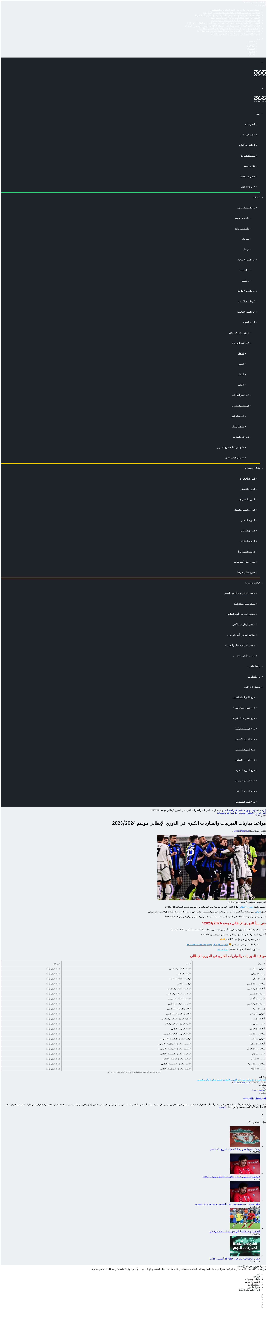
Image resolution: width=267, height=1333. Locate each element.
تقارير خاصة (249, 166)
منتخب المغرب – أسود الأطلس (241, 614)
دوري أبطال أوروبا (246, 551)
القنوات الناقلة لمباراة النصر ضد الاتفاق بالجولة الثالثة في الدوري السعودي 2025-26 (222, 26)
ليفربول (245, 239)
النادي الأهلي (238, 416)
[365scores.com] (260, 75)
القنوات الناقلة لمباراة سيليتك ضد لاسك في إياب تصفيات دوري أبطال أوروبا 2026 (223, 23)
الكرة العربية (249, 322)
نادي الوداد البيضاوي (234, 458)
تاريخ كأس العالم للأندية (244, 697)
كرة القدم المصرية (240, 405)
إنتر (240, 813)
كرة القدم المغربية (240, 437)
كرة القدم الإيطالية (246, 291)
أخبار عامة (250, 124)
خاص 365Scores (247, 176)
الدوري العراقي (248, 530)
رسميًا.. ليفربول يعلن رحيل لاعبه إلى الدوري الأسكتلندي (235, 10)
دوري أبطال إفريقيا (246, 572)
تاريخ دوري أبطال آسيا (245, 728)
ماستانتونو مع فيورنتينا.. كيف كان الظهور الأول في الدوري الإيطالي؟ (229, 28)
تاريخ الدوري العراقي (245, 791)
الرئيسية (262, 810)
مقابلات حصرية (248, 155)
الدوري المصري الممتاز (244, 510)
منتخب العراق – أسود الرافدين (241, 635)
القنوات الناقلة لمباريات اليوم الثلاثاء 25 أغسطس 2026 (235, 20)
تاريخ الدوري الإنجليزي (245, 739)
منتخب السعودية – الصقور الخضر (240, 593)
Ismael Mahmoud (241, 831)
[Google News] (258, 1090)
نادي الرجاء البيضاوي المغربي (230, 447)
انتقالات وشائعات (247, 145)
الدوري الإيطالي (246, 907)
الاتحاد (241, 353)
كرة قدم (256, 197)
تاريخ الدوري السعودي (245, 781)
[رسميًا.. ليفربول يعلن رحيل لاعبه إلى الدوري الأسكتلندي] (245, 1146)
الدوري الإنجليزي (247, 478)
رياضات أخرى (254, 666)
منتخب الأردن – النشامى (244, 655)
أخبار (258, 114)
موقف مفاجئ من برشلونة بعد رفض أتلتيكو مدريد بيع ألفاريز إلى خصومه (227, 15)
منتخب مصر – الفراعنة (244, 603)
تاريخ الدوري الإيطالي (245, 760)
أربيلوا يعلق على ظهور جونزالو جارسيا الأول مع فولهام (235, 34)
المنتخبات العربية (252, 583)
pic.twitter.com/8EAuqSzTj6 (199, 944)
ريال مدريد (244, 270)
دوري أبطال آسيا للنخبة (244, 562)
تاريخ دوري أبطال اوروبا (244, 708)
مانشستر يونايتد (242, 228)
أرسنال (246, 249)
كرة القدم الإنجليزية (246, 207)
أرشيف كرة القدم (252, 687)
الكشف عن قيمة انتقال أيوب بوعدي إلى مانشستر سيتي (235, 18)
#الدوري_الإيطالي (220, 944)
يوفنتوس (201, 1079)
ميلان (213, 1079)
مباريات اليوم (254, 676)
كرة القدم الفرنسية (246, 312)
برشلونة (245, 280)
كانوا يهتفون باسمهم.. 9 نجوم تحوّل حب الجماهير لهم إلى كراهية (231, 12)
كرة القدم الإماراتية (240, 395)
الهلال (241, 374)
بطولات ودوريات (252, 468)
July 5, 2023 (222, 949)
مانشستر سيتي (242, 218)
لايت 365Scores (248, 187)
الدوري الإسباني (247, 489)
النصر (241, 364)
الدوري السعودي (247, 499)
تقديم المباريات (248, 135)
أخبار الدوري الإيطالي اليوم (254, 813)
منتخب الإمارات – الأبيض (243, 624)
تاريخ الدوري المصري (245, 770)
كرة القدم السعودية (240, 343)
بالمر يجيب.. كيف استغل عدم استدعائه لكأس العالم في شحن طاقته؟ (228, 31)
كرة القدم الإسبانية (246, 260)
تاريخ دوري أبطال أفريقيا (244, 718)
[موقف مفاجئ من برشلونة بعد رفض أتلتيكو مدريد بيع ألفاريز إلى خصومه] (245, 1201)
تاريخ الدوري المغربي (245, 801)
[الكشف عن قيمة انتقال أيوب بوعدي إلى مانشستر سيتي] (245, 1228)
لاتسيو (219, 1079)
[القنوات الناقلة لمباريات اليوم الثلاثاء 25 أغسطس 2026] (245, 1256)
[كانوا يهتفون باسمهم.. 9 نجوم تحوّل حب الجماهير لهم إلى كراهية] (245, 1173)
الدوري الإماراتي (247, 541)
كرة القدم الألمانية (246, 301)
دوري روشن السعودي (239, 332)
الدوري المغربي (248, 520)
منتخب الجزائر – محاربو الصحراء (240, 645)
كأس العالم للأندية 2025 (249, 1290)
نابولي (258, 912)
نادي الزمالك (238, 426)
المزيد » (222, 1107)
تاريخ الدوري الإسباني (245, 749)
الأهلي (241, 385)
